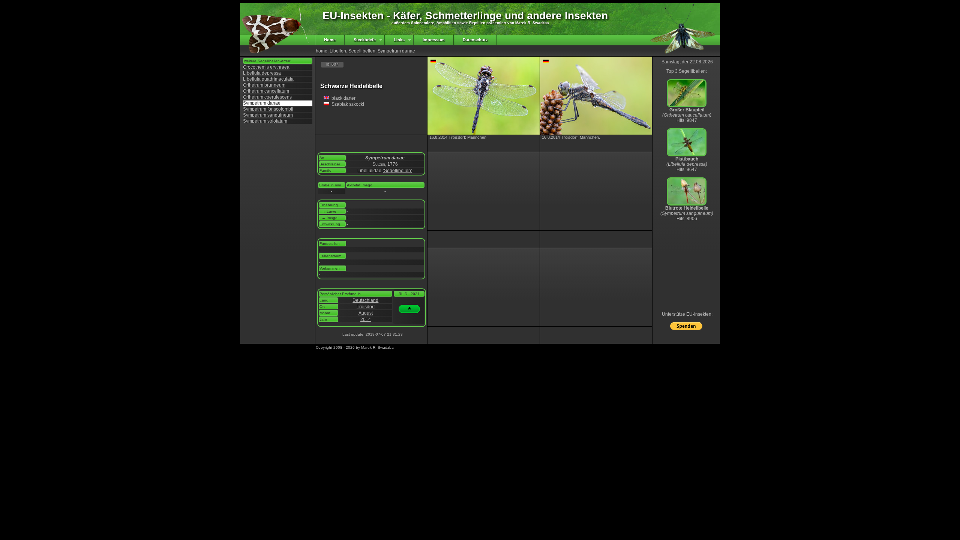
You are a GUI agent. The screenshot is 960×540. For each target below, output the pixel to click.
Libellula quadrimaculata (268, 79)
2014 (365, 319)
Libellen (338, 51)
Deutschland (365, 300)
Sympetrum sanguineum (268, 115)
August (365, 313)
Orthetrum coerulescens (267, 97)
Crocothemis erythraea (266, 67)
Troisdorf (366, 306)
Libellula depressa (262, 73)
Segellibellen (361, 51)
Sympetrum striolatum (265, 121)
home (321, 51)
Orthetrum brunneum (264, 85)
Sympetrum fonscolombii (268, 109)
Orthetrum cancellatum (266, 91)
